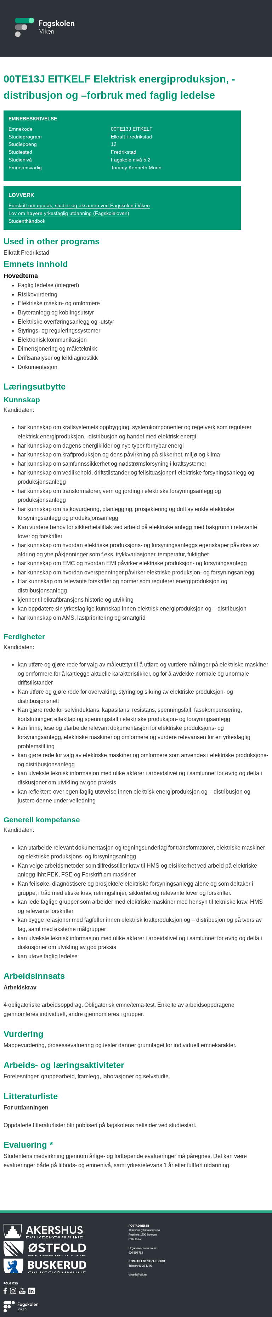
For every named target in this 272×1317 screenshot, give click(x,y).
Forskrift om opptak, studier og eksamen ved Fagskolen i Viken (79, 205)
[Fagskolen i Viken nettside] (46, 1307)
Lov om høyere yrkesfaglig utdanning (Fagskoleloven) (68, 213)
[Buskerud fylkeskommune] (62, 1266)
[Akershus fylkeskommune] (62, 1231)
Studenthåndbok (26, 221)
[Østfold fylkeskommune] (62, 1248)
